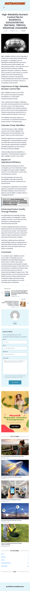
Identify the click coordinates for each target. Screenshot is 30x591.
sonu (6, 31)
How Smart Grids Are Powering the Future (11, 520)
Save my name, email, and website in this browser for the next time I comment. (15, 376)
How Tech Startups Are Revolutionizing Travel (12, 456)
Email (4, 345)
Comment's (5, 358)
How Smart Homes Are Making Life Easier (11, 499)
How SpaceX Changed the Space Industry (11, 477)
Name (4, 339)
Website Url (5, 351)
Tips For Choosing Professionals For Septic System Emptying (11, 544)
